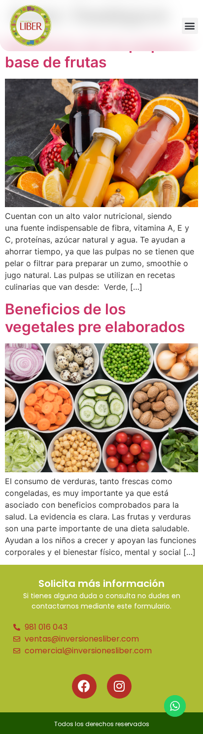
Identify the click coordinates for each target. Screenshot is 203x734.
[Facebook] (84, 686)
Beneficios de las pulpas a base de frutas (96, 53)
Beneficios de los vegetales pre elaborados (95, 318)
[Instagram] (119, 686)
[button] (190, 26)
